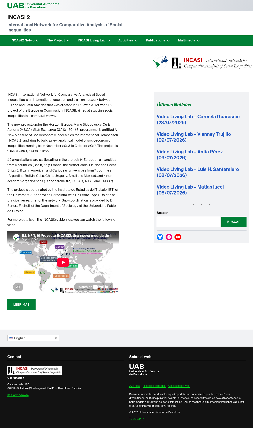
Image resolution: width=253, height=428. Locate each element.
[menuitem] (33, 338)
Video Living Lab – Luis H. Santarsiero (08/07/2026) (198, 172)
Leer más (21, 304)
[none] (33, 338)
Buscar (162, 213)
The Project (56, 40)
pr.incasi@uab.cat (18, 394)
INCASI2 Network (24, 40)
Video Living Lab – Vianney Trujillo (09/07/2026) (194, 137)
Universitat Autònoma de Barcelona (33, 5)
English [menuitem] (19, 338)
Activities (125, 40)
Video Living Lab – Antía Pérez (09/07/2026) (190, 155)
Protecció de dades (154, 385)
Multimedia (186, 40)
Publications (155, 40)
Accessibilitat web (179, 385)
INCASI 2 (18, 17)
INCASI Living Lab (92, 40)
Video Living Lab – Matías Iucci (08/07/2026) (190, 190)
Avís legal (134, 385)
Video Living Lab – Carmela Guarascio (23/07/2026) (198, 120)
